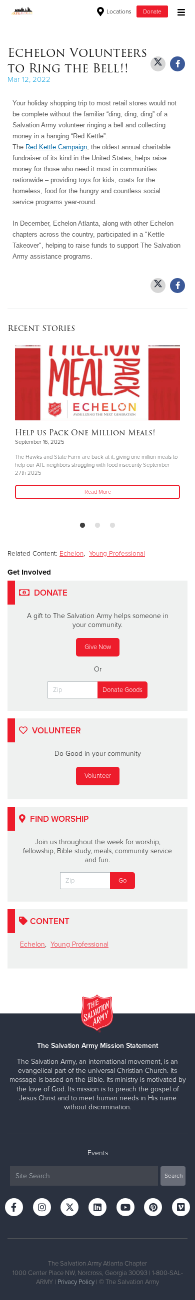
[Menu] (179, 11)
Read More (97, 492)
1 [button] (83, 526)
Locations (118, 11)
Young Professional (117, 554)
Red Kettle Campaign (56, 147)
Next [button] (32, 429)
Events (98, 1153)
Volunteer (97, 776)
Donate (152, 11)
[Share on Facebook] (177, 63)
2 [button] (97, 526)
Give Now (97, 647)
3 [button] (113, 526)
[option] (98, 423)
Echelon (72, 554)
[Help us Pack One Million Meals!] (97, 382)
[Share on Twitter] (158, 63)
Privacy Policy (76, 1282)
